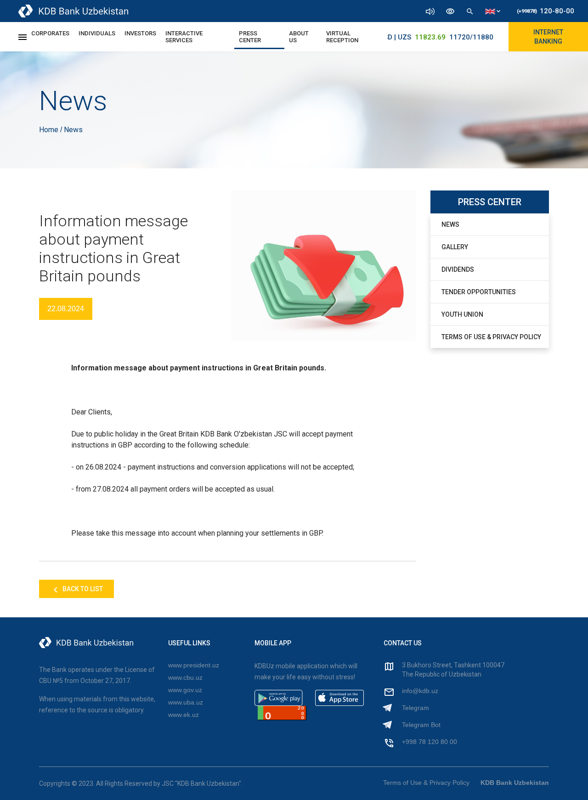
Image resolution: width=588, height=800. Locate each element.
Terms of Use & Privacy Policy (491, 337)
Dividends (457, 269)
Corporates (50, 33)
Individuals (97, 33)
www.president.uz (193, 665)
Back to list (82, 589)
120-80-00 (545, 11)
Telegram (415, 707)
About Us (299, 37)
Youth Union (462, 314)
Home (49, 129)
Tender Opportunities (478, 292)
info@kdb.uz (420, 690)
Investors (140, 33)
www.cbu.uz (185, 677)
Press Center (250, 37)
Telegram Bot (421, 724)
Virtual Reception (342, 37)
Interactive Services (184, 37)
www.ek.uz (183, 714)
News (450, 224)
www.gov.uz (185, 690)
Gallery (454, 247)
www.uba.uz (185, 702)
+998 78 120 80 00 (429, 741)
